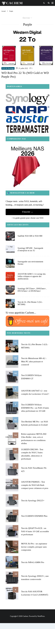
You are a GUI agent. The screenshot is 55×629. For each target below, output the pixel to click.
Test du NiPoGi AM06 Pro (32, 562)
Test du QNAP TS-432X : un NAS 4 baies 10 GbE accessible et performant (35, 531)
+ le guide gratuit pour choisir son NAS (27, 218)
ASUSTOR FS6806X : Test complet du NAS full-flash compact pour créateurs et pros (34, 485)
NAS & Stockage (8, 68)
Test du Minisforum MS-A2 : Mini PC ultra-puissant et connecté (33, 361)
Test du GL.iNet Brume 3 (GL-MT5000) (30, 303)
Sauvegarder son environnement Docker (30, 263)
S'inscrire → (27, 212)
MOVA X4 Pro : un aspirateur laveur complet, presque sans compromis (34, 547)
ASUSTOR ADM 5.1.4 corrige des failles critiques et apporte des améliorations (32, 276)
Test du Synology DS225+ (32, 500)
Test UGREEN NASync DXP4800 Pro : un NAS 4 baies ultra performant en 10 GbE (35, 408)
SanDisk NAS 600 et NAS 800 (30, 236)
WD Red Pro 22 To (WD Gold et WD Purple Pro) (25, 74)
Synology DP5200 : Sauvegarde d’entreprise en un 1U (30, 249)
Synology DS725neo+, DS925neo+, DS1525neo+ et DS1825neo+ (32, 290)
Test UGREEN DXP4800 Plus (34, 516)
